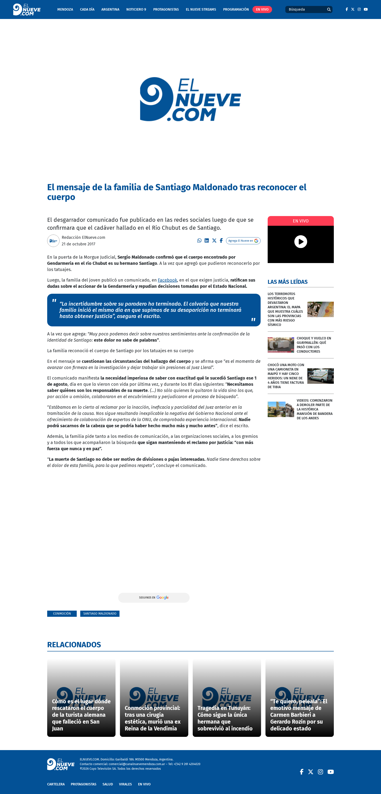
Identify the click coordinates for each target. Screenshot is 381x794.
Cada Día (87, 9)
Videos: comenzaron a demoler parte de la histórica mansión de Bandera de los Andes (314, 409)
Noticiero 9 (136, 9)
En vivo (262, 9)
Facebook (167, 280)
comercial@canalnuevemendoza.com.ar (137, 764)
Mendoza (65, 9)
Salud (108, 784)
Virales (125, 784)
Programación (236, 9)
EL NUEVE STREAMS (201, 9)
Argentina (110, 9)
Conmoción (62, 613)
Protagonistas (166, 9)
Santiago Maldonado (99, 613)
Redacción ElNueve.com (83, 237)
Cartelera (56, 784)
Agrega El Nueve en (240, 240)
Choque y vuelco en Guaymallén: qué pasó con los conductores (314, 345)
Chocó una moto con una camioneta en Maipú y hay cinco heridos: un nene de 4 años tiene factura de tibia (286, 376)
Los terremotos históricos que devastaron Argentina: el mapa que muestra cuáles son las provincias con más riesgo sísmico (285, 309)
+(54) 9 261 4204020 (187, 764)
